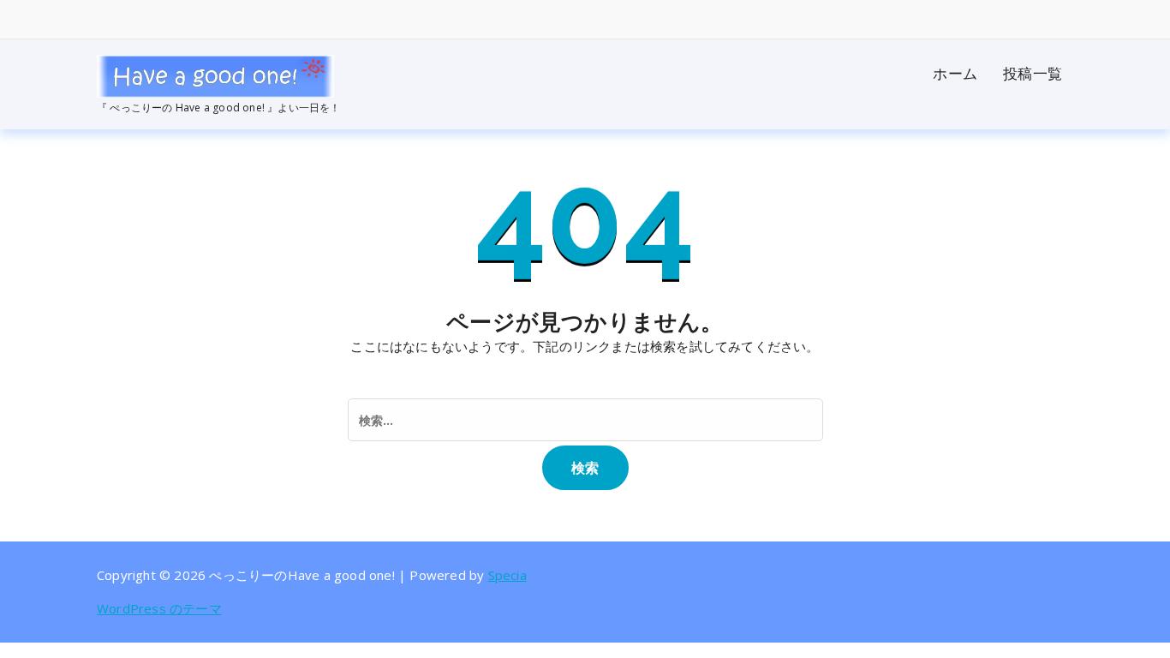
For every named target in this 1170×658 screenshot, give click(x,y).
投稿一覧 (1032, 73)
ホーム (955, 73)
